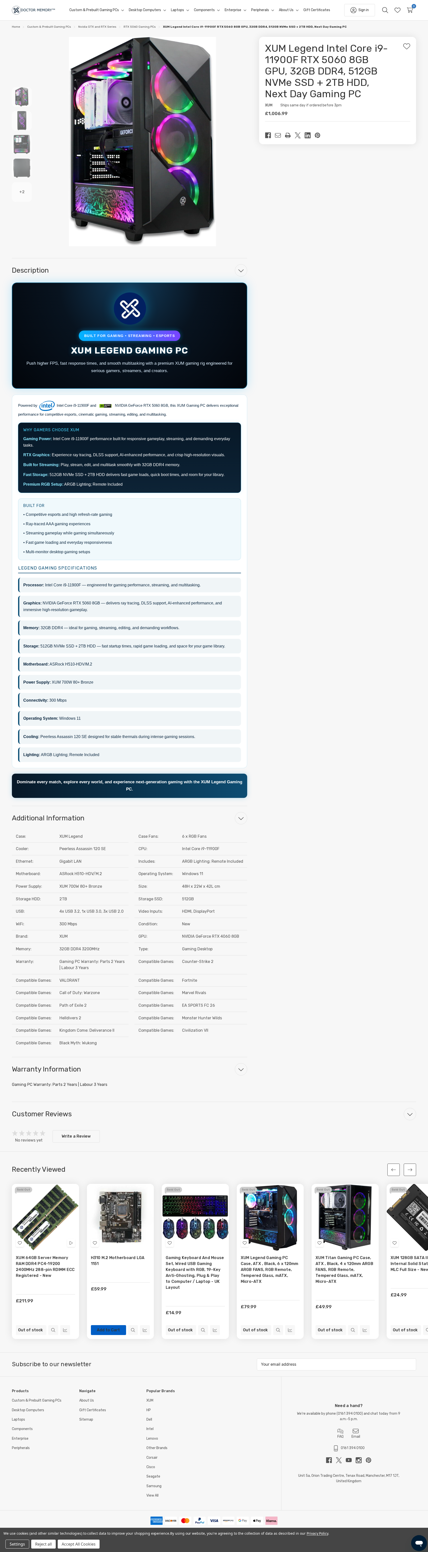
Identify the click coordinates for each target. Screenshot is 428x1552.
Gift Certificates (92, 1410)
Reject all (43, 1544)
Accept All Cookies (79, 1544)
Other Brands (156, 1448)
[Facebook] (270, 135)
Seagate (153, 1476)
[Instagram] (361, 1460)
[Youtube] (351, 1460)
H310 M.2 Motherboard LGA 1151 (118, 1260)
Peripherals (21, 1448)
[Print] (290, 135)
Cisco (150, 1467)
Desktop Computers (28, 1410)
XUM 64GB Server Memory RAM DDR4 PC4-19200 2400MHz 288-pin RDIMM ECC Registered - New (45, 1266)
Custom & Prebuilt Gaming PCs (36, 1400)
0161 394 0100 (350, 1413)
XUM (149, 1400)
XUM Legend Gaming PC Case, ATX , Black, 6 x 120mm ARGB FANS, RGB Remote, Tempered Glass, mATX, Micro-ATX (269, 1269)
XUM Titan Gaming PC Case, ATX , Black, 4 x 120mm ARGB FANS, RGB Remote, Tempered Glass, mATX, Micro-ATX (344, 1269)
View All (152, 1495)
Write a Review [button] (76, 1136)
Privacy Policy (317, 1533)
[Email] (280, 135)
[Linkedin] (310, 135)
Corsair (152, 1458)
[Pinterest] (319, 135)
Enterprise (20, 1438)
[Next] (410, 1170)
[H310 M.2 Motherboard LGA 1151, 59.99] (120, 1217)
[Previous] (393, 1170)
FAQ (340, 1436)
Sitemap (86, 1419)
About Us (86, 1400)
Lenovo (152, 1438)
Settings (17, 1544)
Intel (150, 1429)
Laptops (18, 1419)
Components (22, 1429)
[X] (300, 135)
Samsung (153, 1486)
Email (355, 1436)
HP (148, 1410)
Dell (149, 1419)
